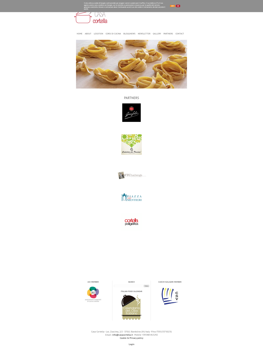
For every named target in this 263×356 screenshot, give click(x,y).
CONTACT (179, 33)
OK (178, 6)
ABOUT (88, 33)
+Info (172, 6)
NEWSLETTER (144, 33)
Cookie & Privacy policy (131, 338)
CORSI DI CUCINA (113, 33)
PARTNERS (168, 33)
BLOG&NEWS (129, 33)
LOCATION (98, 33)
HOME (79, 33)
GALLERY (157, 33)
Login (131, 344)
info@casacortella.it (122, 334)
